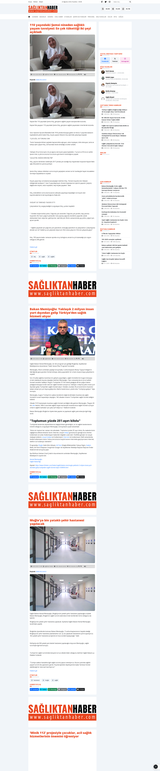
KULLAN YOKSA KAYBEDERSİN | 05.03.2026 (117, 79)
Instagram (125, 61)
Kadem (88, 445)
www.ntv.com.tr (41, 80)
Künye (30, 2)
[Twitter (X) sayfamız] (105, 1)
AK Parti (59, 445)
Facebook (105, 61)
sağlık (42, 257)
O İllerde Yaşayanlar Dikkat (111, 233)
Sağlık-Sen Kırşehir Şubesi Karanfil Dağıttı (113, 260)
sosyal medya (46, 437)
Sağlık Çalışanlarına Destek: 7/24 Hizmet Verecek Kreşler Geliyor (113, 145)
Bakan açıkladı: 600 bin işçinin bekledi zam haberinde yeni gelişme (114, 246)
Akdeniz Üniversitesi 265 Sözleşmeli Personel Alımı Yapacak (114, 205)
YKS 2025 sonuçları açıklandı (111, 239)
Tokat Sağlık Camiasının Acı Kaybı (113, 253)
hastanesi (35, 680)
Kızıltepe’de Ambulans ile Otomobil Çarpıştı (114, 213)
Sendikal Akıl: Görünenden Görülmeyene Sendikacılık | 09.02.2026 (116, 99)
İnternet (66, 437)
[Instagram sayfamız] (109, 1)
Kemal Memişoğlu (36, 459)
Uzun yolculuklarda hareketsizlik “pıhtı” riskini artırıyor (113, 197)
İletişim (41, 2)
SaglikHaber (47, 358)
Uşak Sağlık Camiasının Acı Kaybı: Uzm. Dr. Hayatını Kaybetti (115, 221)
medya (66, 433)
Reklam (35, 2)
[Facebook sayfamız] (102, 1)
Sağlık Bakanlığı (35, 462)
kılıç (33, 257)
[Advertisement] (62, 288)
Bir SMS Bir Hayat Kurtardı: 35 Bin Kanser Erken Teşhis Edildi (113, 119)
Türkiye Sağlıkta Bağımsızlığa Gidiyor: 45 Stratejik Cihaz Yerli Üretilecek (114, 111)
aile (33, 405)
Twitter (115, 61)
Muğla (40, 445)
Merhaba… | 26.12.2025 (112, 93)
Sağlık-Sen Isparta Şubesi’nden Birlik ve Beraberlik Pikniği (115, 127)
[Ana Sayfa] (43, 9)
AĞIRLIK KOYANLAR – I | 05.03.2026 (115, 73)
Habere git (33, 247)
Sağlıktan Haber (48, 74)
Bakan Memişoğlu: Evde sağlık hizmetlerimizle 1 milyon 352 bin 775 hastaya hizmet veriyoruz (114, 188)
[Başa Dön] (156, 767)
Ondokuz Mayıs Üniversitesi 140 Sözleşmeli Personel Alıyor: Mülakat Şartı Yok (114, 136)
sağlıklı (51, 257)
